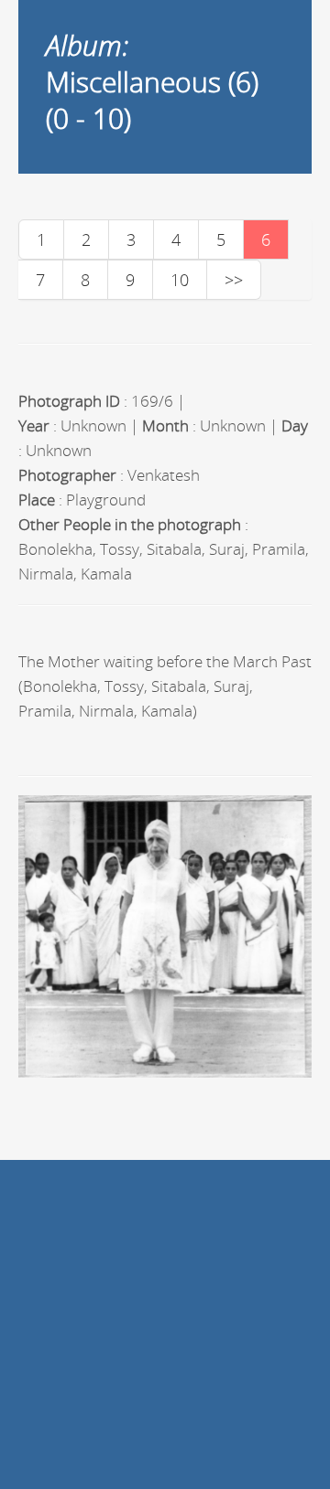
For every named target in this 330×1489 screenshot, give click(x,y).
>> (234, 280)
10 (179, 280)
